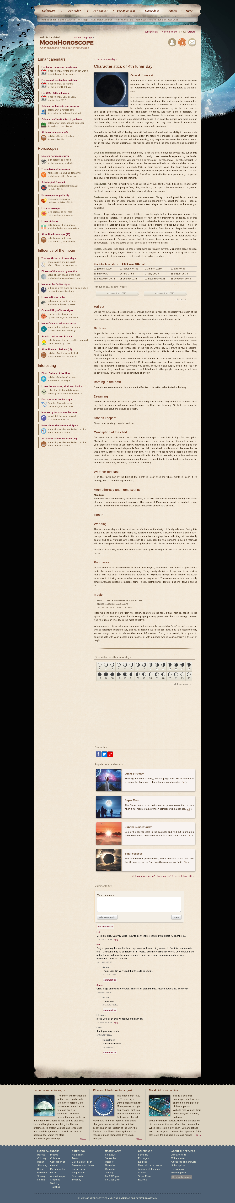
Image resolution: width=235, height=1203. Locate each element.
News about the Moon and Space (59, 425)
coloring (74, 106)
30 (189, 678)
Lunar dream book (51, 386)
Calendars (49, 11)
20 (125, 678)
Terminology (177, 1169)
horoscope (83, 20)
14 (182, 668)
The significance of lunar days (58, 258)
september (61, 80)
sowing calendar (47, 20)
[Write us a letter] (192, 43)
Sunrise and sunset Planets (56, 336)
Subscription (178, 1165)
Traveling (55, 1187)
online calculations (123, 20)
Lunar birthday (49, 221)
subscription (151, 31)
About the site (178, 1154)
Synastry (76, 1179)
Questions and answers (183, 1161)
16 (99, 678)
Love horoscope (50, 208)
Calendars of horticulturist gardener (61, 119)
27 (169, 678)
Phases (173, 11)
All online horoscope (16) (55, 234)
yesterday (71, 67)
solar (62, 297)
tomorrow (59, 67)
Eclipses (142, 1161)
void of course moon (146, 20)
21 (131, 678)
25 (157, 678)
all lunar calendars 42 (143, 876)
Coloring (41, 1158)
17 (106, 678)
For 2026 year (126, 11)
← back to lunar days (105, 59)
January (109, 1172)
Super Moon (144, 1176)
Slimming (42, 1165)
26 (163, 678)
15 (189, 668)
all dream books (73, 386)
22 (138, 678)
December (110, 1169)
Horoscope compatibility (55, 195)
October (109, 1161)
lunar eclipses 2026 (168, 20)
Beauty (41, 1169)
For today (74, 11)
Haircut (41, 1154)
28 (176, 678)
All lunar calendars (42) (54, 132)
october (72, 80)
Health (40, 1161)
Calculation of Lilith (82, 1161)
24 (150, 678)
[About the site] (182, 43)
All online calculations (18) (56, 349)
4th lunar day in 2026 (164, 293)
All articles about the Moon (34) (59, 438)
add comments (107, 917)
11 (163, 668)
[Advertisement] (145, 715)
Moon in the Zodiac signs (55, 284)
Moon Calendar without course (58, 323)
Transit (75, 1158)
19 (119, 678)
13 (176, 668)
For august (100, 11)
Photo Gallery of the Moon (56, 373)
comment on (109, 980)
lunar (82, 1169)
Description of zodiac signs (57, 399)
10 (157, 668)
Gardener (42, 1172)
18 (112, 678)
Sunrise (142, 1172)
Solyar (75, 1169)
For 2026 (46, 93)
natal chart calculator (101, 20)
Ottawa (191, 31)
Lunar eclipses (49, 297)
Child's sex (56, 1158)
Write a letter (178, 1158)
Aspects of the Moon (149, 1169)
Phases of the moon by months (59, 271)
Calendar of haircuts (52, 106)
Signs (189, 11)
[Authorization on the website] (172, 43)
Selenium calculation (83, 1165)
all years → (181, 299)
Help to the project (182, 1177)
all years (64, 93)
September (111, 1158)
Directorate (77, 1176)
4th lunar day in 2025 (116, 293)
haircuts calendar (67, 20)
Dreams (54, 1154)
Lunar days (152, 11)
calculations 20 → (185, 876)
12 (169, 668)
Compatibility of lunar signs (57, 310)
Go (183, 782)
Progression (78, 1172)
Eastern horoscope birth (55, 156)
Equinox (142, 1179)
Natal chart (77, 1154)
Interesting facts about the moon (59, 412)
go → (83, 1138)
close (176, 917)
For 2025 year (112, 1179)
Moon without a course (150, 1165)
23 (144, 678)
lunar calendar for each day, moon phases (64, 47)
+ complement (169, 31)
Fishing (41, 1179)
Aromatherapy (57, 1176)
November (110, 1165)
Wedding (54, 1183)
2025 (55, 93)
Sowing (41, 1176)
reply (115, 939)
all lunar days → (182, 684)
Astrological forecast (53, 182)
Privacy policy (178, 1172)
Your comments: (106, 895)
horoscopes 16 (165, 876)
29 (182, 678)
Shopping (55, 1179)
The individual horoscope (56, 169)
